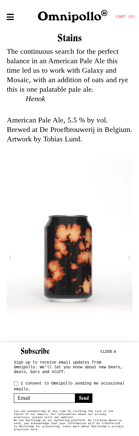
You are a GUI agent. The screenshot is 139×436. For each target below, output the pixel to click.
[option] (69, 257)
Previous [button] (10, 257)
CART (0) (125, 17)
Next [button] (129, 257)
